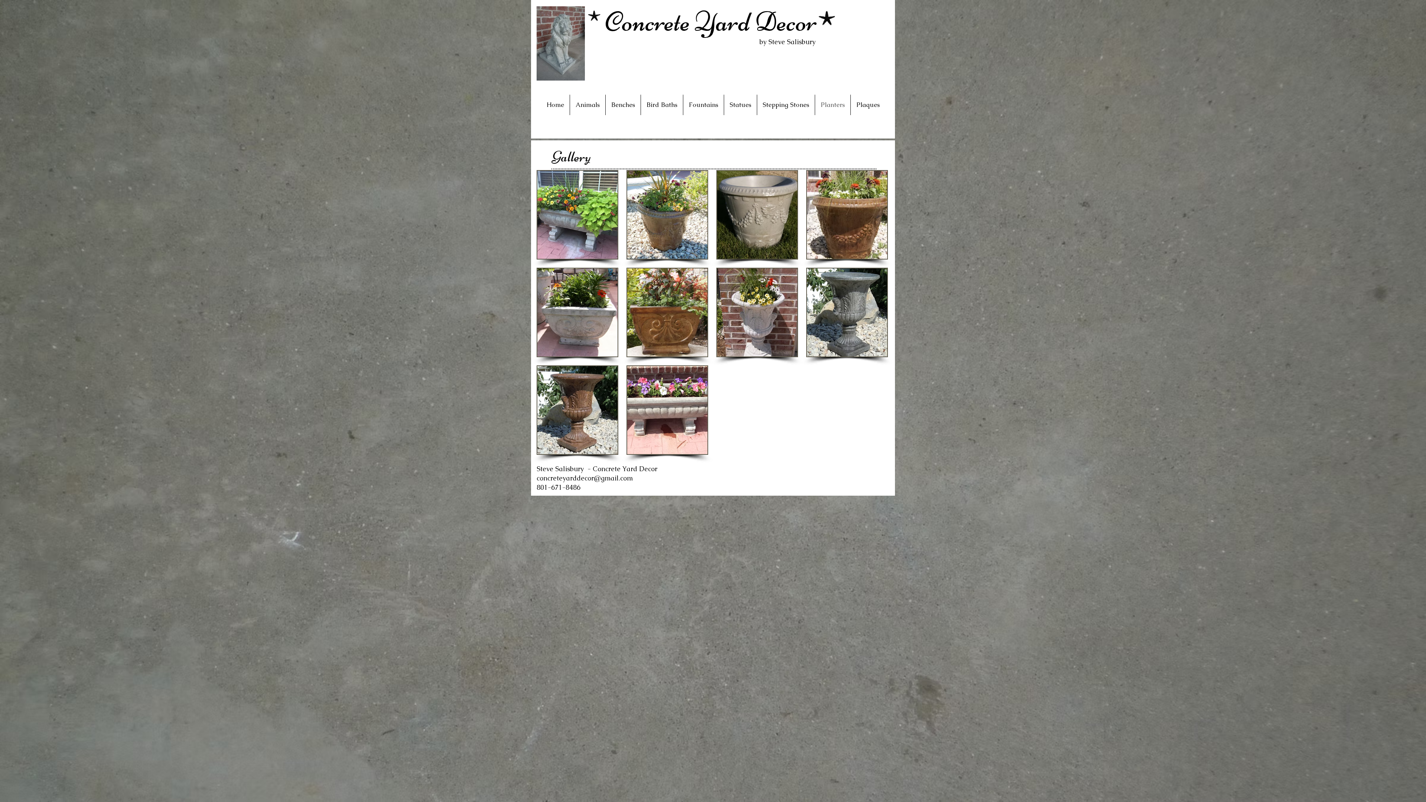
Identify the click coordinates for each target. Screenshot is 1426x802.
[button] (577, 215)
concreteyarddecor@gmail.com (585, 478)
